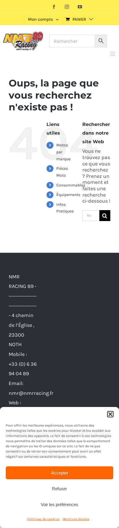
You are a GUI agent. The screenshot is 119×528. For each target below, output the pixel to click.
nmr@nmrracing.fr (31, 393)
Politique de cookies (43, 519)
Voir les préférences (59, 504)
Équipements (68, 194)
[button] (110, 414)
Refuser (59, 488)
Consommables (70, 185)
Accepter (59, 472)
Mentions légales (75, 519)
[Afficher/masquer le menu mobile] (113, 54)
